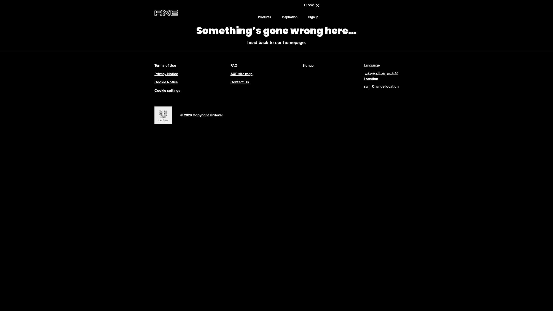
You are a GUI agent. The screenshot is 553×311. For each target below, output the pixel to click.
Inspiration (289, 17)
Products (264, 17)
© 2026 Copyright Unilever (201, 115)
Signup (313, 17)
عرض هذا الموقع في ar (381, 73)
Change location (385, 87)
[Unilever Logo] (163, 123)
